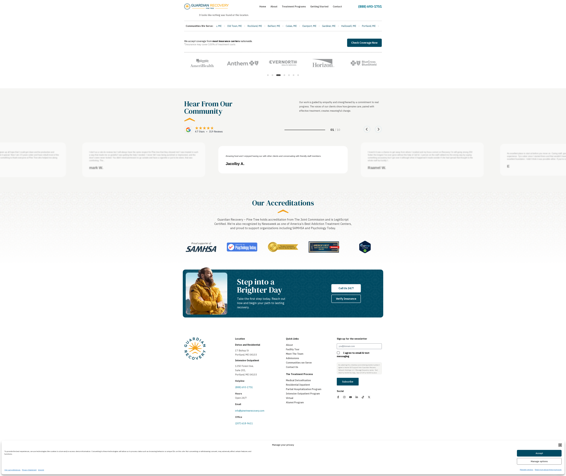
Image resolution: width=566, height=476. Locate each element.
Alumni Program (295, 402)
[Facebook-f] (338, 397)
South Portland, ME (356, 25)
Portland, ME (296, 25)
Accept (539, 453)
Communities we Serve (299, 362)
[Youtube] (350, 397)
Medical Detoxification (298, 380)
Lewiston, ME (315, 25)
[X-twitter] (369, 397)
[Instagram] (344, 397)
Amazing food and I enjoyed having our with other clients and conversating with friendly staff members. (273, 156)
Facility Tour (292, 349)
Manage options (539, 461)
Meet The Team (294, 353)
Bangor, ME (334, 25)
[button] (560, 445)
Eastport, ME (236, 25)
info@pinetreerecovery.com (249, 410)
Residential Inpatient (298, 384)
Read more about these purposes (548, 470)
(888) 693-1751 (370, 6)
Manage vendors (526, 470)
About (289, 344)
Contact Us (292, 367)
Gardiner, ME (256, 25)
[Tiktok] (363, 397)
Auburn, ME (378, 25)
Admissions (292, 358)
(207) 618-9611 (244, 423)
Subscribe (347, 381)
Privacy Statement (29, 470)
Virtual (289, 398)
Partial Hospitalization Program (303, 389)
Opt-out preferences (12, 470)
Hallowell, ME (275, 25)
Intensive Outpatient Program (303, 393)
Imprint (41, 470)
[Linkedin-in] (356, 397)
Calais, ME (218, 25)
